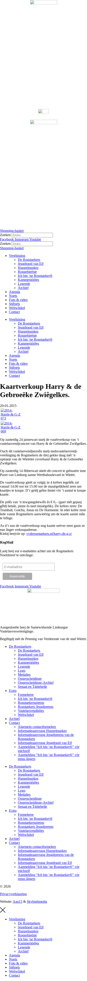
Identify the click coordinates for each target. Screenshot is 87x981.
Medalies (24, 674)
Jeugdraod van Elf (31, 264)
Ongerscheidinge (30, 678)
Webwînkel (17, 308)
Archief (23, 288)
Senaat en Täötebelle (32, 686)
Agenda (14, 292)
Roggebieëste (27, 272)
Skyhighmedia (37, 901)
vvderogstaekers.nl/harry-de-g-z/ (49, 534)
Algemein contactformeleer (37, 727)
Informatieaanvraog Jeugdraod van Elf (45, 743)
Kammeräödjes (28, 280)
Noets (13, 296)
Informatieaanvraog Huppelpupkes (42, 731)
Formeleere (26, 695)
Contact (14, 312)
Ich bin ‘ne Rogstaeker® (35, 276)
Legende (24, 284)
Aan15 (17, 901)
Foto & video (18, 300)
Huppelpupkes (28, 268)
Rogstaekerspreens (31, 703)
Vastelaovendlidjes (31, 711)
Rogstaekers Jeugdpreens (35, 707)
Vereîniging (17, 256)
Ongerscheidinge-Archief (36, 682)
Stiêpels (14, 304)
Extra (13, 690)
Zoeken (5, 235)
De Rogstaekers (29, 260)
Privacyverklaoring (13, 894)
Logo (21, 670)
